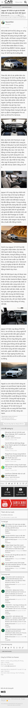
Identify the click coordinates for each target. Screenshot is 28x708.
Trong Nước (7, 587)
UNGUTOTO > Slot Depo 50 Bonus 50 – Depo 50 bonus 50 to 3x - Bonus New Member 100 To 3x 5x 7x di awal (15, 606)
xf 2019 (23, 17)
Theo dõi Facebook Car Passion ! (9, 419)
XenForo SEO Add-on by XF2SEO (14, 705)
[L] (3, 467)
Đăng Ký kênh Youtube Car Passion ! (10, 416)
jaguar (21, 15)
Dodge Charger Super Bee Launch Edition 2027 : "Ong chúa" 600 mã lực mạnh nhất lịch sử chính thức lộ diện (15, 547)
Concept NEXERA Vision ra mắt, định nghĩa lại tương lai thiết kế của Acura (15, 536)
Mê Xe (6, 448)
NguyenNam (5, 15)
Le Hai (6, 468)
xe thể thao (18, 17)
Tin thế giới (4, 522)
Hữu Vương (7, 438)
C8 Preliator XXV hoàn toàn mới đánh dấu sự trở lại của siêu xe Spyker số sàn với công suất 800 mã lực (15, 526)
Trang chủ (3, 700)
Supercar (7, 477)
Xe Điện (10, 468)
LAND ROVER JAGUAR (16, 438)
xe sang (12, 17)
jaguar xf (4, 17)
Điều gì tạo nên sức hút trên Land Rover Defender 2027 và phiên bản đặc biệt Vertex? (15, 434)
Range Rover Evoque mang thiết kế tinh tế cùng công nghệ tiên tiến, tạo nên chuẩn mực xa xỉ (15, 456)
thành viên (7, 493)
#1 (26, 27)
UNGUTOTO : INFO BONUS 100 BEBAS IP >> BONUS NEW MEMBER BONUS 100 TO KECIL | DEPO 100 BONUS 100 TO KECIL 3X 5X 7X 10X (16, 618)
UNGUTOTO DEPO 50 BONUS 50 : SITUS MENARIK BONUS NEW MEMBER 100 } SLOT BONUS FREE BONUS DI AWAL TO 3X (15, 579)
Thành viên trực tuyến (7, 512)
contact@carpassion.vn (10, 666)
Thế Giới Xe (10, 448)
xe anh (8, 17)
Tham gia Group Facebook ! (8, 418)
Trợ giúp (23, 699)
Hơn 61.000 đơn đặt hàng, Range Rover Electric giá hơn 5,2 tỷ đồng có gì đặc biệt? (16, 445)
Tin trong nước (5, 574)
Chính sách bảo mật (15, 699)
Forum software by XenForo (12, 703)
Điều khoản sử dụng (5, 699)
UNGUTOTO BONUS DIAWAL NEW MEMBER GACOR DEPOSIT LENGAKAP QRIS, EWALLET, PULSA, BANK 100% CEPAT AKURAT (16, 632)
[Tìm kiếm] (25, 2)
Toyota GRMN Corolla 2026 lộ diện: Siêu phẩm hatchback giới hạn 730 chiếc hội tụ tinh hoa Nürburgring (15, 564)
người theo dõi (20, 493)
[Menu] (2, 2)
